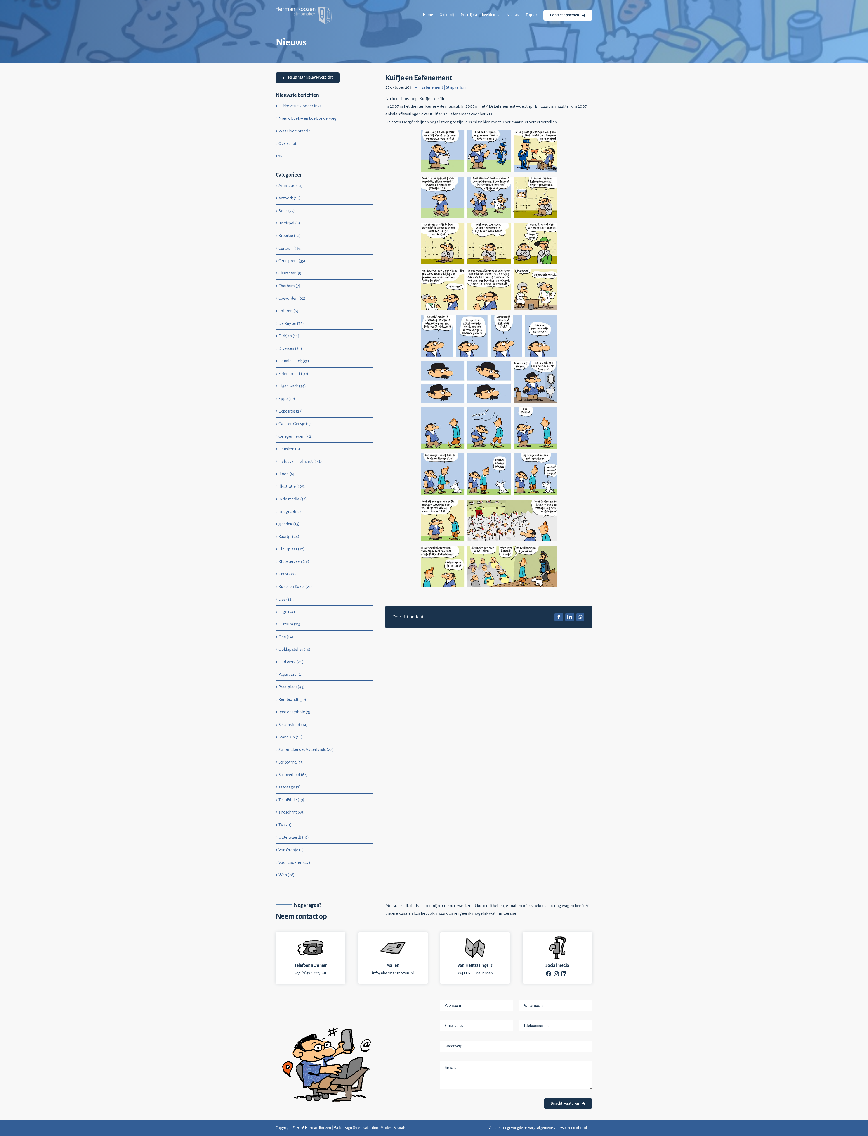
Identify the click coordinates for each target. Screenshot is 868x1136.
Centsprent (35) (291, 260)
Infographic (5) (291, 511)
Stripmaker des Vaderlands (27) (305, 749)
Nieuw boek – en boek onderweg (307, 118)
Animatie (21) (290, 185)
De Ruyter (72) (291, 323)
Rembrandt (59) (292, 699)
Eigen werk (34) (292, 386)
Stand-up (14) (290, 737)
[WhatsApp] (580, 617)
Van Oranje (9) (291, 849)
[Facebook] (558, 617)
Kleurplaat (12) (291, 549)
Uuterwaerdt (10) (293, 837)
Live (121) (286, 599)
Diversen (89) (290, 348)
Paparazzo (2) (290, 674)
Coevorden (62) (291, 298)
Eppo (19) (286, 398)
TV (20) (285, 825)
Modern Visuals (393, 1128)
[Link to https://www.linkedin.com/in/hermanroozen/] (563, 973)
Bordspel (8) (289, 223)
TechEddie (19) (291, 799)
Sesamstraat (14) (293, 724)
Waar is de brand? (294, 131)
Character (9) (289, 273)
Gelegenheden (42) (295, 436)
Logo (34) (286, 611)
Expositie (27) (290, 411)
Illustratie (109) (292, 486)
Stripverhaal (457, 87)
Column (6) (288, 311)
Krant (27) (287, 574)
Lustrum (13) (289, 624)
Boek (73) (286, 210)
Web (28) (286, 875)
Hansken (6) (289, 448)
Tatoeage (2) (289, 787)
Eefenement (432, 87)
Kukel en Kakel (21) (295, 586)
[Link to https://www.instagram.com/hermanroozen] (556, 973)
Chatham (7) (289, 286)
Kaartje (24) (289, 536)
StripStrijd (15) (291, 762)
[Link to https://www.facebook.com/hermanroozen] (548, 973)
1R (280, 156)
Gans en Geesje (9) (294, 423)
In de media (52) (292, 499)
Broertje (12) (289, 235)
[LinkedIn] (569, 617)
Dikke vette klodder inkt (299, 106)
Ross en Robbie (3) (294, 712)
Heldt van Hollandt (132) (300, 461)
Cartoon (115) (290, 248)
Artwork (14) (289, 198)
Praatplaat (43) (291, 687)
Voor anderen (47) (294, 862)
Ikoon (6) (286, 474)
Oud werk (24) (291, 662)
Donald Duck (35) (293, 361)
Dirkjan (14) (289, 336)
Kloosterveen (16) (293, 561)
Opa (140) (287, 637)
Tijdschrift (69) (291, 812)
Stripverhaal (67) (293, 774)
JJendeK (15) (289, 524)
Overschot (287, 143)
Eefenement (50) (293, 373)
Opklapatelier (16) (294, 649)
